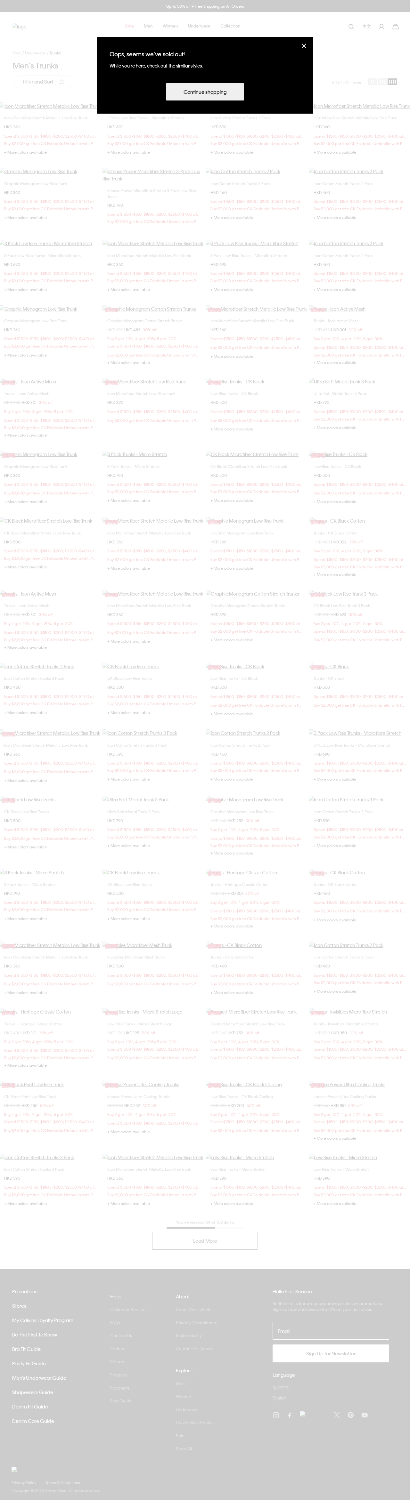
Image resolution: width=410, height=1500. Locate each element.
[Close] (304, 46)
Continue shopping (205, 92)
